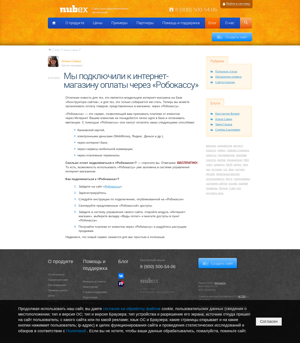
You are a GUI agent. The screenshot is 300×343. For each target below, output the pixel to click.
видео (237, 164)
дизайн (210, 174)
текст (209, 164)
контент (238, 145)
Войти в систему (238, 3)
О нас (230, 22)
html (246, 160)
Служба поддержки (95, 292)
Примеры (119, 22)
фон (231, 169)
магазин (211, 145)
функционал (234, 160)
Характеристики (58, 279)
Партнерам (90, 297)
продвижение (226, 155)
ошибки (243, 183)
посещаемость (215, 179)
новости (211, 150)
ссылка (232, 183)
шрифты (219, 164)
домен (221, 150)
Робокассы (112, 186)
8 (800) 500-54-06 (196, 9)
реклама (241, 155)
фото (229, 179)
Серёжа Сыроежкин (227, 129)
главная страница (238, 150)
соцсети (211, 160)
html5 (229, 164)
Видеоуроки (90, 286)
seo (208, 169)
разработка (224, 145)
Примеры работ (58, 290)
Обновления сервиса (228, 76)
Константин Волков (227, 113)
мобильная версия (228, 174)
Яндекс (223, 188)
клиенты (211, 155)
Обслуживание (57, 285)
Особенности (56, 274)
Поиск (246, 23)
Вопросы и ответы (94, 281)
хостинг (240, 169)
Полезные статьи (226, 71)
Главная (49, 49)
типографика (242, 179)
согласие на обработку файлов (132, 309)
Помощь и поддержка (181, 22)
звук (245, 164)
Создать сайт (236, 36)
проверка (212, 188)
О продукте (74, 22)
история (217, 169)
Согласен (269, 321)
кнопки (221, 160)
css (225, 169)
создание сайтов (216, 183)
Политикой (76, 331)
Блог (212, 22)
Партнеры (145, 22)
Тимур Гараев (223, 124)
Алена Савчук (70, 50)
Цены (98, 22)
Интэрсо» (220, 283)
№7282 (242, 296)
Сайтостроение (225, 82)
